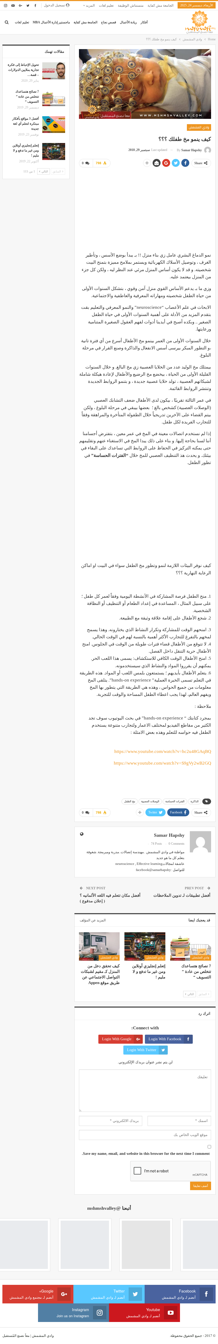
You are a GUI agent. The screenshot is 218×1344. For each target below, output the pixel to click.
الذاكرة (195, 801)
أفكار (144, 22)
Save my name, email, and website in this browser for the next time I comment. (146, 1154)
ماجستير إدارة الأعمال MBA (51, 22)
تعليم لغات (106, 5)
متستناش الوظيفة (131, 5)
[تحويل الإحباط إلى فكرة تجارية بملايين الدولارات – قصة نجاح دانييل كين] (53, 70)
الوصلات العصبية (150, 801)
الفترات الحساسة (175, 801)
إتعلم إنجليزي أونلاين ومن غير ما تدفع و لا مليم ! (25, 150)
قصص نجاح (108, 22)
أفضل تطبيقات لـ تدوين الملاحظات (181, 895)
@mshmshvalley (104, 1208)
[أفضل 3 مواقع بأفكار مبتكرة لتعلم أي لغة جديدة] (53, 124)
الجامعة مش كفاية (161, 5)
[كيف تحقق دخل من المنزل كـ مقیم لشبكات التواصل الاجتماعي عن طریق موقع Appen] (99, 946)
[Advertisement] (145, 209)
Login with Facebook (165, 1039)
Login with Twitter (141, 1050)
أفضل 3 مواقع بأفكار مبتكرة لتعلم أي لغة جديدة (25, 124)
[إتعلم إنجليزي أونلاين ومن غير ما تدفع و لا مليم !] (144, 946)
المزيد (90, 5)
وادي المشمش (199, 127)
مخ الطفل (129, 801)
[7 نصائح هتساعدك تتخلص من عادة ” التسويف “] (190, 946)
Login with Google (116, 1039)
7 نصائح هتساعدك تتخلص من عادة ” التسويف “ (27, 96)
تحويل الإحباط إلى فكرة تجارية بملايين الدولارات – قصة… (23, 70)
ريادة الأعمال (128, 22)
